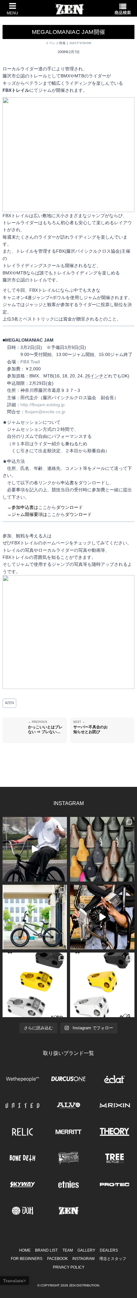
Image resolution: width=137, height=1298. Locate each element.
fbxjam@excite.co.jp (45, 411)
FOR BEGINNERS (26, 1258)
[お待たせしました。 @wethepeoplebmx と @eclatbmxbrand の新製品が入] (102, 917)
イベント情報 (56, 43)
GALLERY (86, 1250)
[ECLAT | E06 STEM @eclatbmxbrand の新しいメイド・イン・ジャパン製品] (102, 985)
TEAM (67, 1250)
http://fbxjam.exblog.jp (42, 404)
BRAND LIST (46, 1250)
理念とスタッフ (112, 1258)
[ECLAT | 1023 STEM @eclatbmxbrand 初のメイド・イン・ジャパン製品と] (35, 985)
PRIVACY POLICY (68, 1267)
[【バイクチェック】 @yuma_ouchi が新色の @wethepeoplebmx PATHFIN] (35, 917)
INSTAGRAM (83, 1258)
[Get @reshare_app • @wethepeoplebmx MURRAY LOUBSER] (35, 849)
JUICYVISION (80, 43)
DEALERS (109, 1250)
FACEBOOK (57, 1258)
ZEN (9, 703)
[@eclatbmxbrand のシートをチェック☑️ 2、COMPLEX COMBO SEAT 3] (102, 849)
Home (25, 1250)
